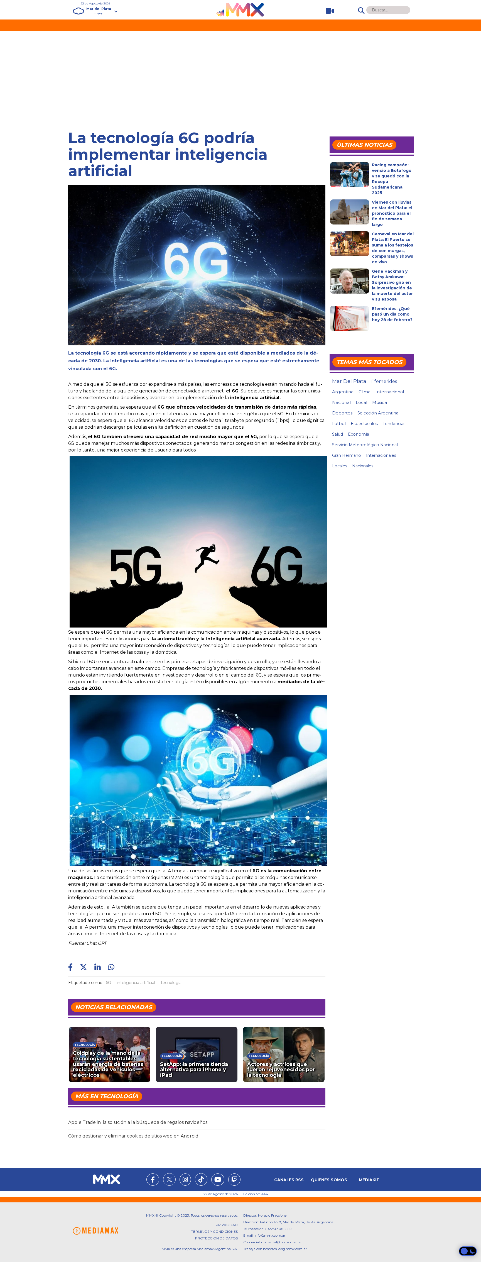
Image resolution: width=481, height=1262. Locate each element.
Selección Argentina (377, 413)
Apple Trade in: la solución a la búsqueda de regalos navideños (137, 1122)
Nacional (341, 402)
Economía (358, 434)
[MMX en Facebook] (152, 1180)
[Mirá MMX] (327, 11)
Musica (379, 402)
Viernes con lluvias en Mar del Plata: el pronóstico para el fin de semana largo (392, 213)
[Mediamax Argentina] (95, 1231)
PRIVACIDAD (227, 1225)
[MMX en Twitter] (169, 1179)
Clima (364, 391)
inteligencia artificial (136, 982)
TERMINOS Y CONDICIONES (214, 1231)
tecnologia (171, 982)
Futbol (339, 423)
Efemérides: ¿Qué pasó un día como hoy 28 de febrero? (392, 314)
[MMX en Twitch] (234, 1180)
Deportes (342, 413)
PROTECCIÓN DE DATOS (216, 1238)
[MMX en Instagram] (185, 1180)
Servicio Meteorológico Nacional (365, 444)
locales (339, 465)
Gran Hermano (346, 455)
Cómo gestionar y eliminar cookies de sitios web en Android (133, 1136)
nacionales (362, 465)
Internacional (390, 391)
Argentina (343, 391)
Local (361, 402)
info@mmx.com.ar (269, 1235)
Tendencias (394, 423)
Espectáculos (364, 423)
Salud (337, 434)
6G (108, 982)
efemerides (384, 381)
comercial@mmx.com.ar (281, 1242)
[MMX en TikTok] (201, 1179)
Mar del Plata (349, 381)
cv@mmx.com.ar (292, 1249)
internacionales (381, 455)
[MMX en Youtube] (217, 1180)
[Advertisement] (240, 72)
